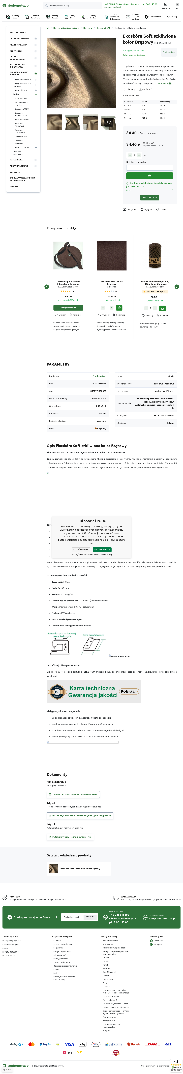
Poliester (106, 968)
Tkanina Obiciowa (20, 90)
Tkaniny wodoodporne (17, 58)
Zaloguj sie (90, 917)
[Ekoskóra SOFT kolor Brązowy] (111, 255)
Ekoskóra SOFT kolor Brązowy (112, 282)
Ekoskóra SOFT (103, 28)
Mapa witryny (58, 1066)
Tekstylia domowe (19, 166)
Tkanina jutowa (109, 1017)
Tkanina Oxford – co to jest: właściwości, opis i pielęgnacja (116, 991)
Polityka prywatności (62, 951)
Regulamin (58, 948)
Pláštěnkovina (109, 1021)
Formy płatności (61, 958)
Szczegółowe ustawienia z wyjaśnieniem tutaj (91, 554)
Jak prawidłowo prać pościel (115, 948)
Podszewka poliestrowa (18, 152)
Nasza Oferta (108, 944)
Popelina (106, 961)
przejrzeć (107, 1030)
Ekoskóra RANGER (22, 119)
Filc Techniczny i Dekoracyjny (18, 65)
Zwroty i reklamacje (62, 962)
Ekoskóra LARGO (22, 109)
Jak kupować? (60, 955)
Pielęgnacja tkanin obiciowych (116, 1007)
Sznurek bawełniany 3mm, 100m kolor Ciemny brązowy (155, 282)
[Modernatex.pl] (48, 28)
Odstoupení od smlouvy (64, 944)
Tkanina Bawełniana (19, 38)
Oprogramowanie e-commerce (155, 1066)
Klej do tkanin (108, 979)
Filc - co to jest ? (110, 1000)
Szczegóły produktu (68, 307)
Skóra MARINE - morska (21, 103)
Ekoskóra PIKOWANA (19, 124)
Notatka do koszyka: (136, 162)
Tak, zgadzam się (102, 549)
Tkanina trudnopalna (22, 79)
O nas (56, 969)
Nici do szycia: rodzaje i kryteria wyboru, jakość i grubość (116, 1012)
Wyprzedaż (15, 172)
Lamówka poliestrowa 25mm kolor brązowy (68, 282)
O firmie (57, 940)
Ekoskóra (87, 28)
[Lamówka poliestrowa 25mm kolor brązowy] (68, 255)
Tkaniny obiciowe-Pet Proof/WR (22, 85)
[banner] (19, 5)
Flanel (105, 965)
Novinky (14, 186)
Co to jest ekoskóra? (111, 996)
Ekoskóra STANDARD (19, 142)
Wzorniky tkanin (18, 32)
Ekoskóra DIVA (21, 98)
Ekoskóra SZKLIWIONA (20, 131)
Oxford (106, 976)
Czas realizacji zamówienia (65, 966)
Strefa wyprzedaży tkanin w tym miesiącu (22, 179)
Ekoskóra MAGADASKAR (21, 114)
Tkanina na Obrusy (21, 147)
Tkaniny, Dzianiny (18, 45)
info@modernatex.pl (112, 7)
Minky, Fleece (16, 51)
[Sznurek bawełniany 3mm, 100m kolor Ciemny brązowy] (155, 255)
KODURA (106, 986)
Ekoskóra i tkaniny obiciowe (66, 28)
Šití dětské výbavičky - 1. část (115, 1003)
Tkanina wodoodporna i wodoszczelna (113, 1025)
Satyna (106, 957)
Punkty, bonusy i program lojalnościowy (65, 978)
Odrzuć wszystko (80, 549)
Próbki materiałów (110, 940)
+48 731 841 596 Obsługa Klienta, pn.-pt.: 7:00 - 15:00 (130, 4)
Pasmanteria (16, 160)
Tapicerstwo (169, 52)
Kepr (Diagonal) (109, 972)
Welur (105, 983)
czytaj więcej (162, 83)
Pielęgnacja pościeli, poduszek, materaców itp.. (116, 952)
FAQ (55, 973)
